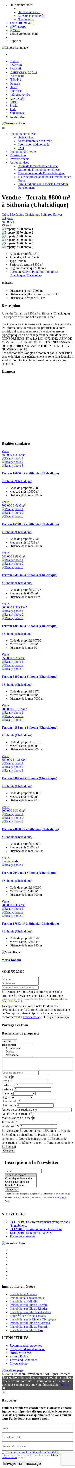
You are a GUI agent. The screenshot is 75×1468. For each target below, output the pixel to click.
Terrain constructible (60, 1142)
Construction (18, 155)
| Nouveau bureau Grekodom (36, 1229)
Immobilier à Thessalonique (27, 1297)
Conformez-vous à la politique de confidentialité (32, 1452)
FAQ (21, 148)
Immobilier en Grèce (23, 133)
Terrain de (8, 1122)
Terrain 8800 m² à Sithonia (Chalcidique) (29, 676)
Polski (13, 102)
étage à (6, 1097)
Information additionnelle (33, 144)
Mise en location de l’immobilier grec (41, 173)
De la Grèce (25, 137)
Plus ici (64, 1384)
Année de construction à (17, 1113)
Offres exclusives (20, 1352)
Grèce (6, 214)
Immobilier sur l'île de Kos (26, 1330)
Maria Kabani (11, 960)
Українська (17, 112)
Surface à (7, 1089)
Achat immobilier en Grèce (35, 141)
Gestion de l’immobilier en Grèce (39, 169)
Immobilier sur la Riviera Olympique (33, 1319)
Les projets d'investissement (27, 1349)
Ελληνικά (16, 64)
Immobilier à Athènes (23, 1294)
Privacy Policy (58, 999)
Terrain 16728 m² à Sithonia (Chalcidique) (30, 524)
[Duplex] (17, 1051)
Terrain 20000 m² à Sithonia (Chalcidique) (30, 829)
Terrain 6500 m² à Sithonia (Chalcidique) (29, 575)
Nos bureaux (26, 19)
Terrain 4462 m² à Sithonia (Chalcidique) (29, 778)
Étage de (7, 1093)
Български (17, 75)
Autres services (19, 162)
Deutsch (15, 83)
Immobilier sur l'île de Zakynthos (30, 1312)
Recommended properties (26, 1345)
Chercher (8, 1150)
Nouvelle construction (33, 1138)
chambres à (9, 1105)
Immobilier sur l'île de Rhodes (28, 1308)
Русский (15, 68)
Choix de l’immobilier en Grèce (38, 166)
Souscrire (11, 1189)
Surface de (8, 1085)
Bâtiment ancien (32, 1142)
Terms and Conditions (23, 1360)
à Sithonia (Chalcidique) (17, 481)
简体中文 (16, 79)
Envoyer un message (56, 1017)
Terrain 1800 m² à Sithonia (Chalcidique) (29, 626)
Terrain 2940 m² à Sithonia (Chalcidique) (29, 872)
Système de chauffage (19, 1134)
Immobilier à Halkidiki (24, 1301)
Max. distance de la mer (17, 1118)
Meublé (65, 1130)
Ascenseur (12, 1130)
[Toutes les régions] (20, 1175)
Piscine (42, 1134)
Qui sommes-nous (29, 12)
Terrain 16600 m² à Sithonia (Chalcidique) (30, 473)
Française (16, 90)
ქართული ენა (20, 94)
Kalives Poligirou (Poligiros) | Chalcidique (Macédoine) (34, 273)
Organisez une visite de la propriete (40, 995)
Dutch (13, 87)
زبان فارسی (18, 98)
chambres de (9, 1101)
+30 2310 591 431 (21, 23)
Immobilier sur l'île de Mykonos (30, 1323)
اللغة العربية (17, 116)
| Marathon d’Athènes (31, 1232)
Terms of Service (9, 1001)
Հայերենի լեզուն (23, 72)
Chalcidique (33, 214)
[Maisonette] (17, 1055)
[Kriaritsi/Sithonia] (20, 1185)
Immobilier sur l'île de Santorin (29, 1326)
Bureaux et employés (31, 15)
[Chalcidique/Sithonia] (20, 1182)
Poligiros (47, 214)
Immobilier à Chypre (23, 151)
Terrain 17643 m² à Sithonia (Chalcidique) (30, 923)
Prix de (6, 1076)
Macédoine (17, 214)
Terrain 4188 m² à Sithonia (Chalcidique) (29, 727)
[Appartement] (17, 1048)
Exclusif (11, 1146)
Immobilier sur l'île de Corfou (28, 1305)
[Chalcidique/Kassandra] (20, 1178)
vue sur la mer (32, 1130)
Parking (51, 1130)
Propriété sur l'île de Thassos (28, 1315)
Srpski (14, 105)
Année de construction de (18, 1109)
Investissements (19, 159)
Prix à (5, 1081)
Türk (13, 109)
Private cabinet (19, 1363)
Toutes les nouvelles (22, 1236)
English (14, 61)
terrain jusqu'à (10, 1126)
